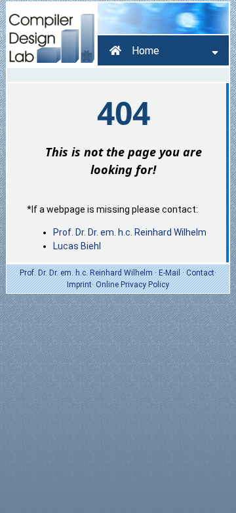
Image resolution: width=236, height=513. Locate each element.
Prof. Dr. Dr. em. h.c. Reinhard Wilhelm (129, 232)
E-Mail (169, 272)
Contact (200, 272)
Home (145, 50)
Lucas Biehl (77, 246)
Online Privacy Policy (132, 284)
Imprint (79, 284)
